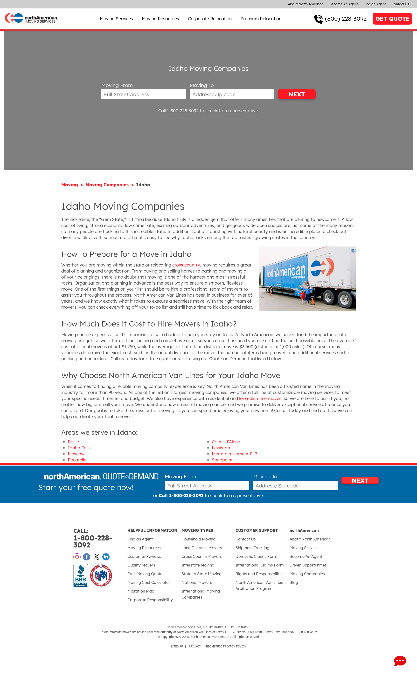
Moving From (117, 85)
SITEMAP (177, 646)
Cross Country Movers (201, 556)
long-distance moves (260, 398)
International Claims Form (260, 565)
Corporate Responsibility (150, 599)
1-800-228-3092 (92, 538)
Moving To (202, 85)
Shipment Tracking (252, 547)
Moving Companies (107, 184)
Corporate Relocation (210, 18)
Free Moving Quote (144, 573)
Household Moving (198, 539)
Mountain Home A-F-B (234, 454)
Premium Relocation (261, 18)
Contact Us (400, 4)
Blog (294, 582)
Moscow (76, 454)
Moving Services (116, 18)
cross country (186, 265)
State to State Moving (201, 573)
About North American (306, 4)
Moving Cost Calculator (148, 582)
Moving (70, 184)
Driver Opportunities (308, 565)
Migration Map (140, 591)
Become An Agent (343, 4)
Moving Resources (160, 18)
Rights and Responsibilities (260, 573)
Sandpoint (222, 460)
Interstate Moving (197, 565)
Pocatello (77, 460)
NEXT (297, 94)
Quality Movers (141, 565)
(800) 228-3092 (346, 18)
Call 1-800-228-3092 (178, 110)
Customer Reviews (144, 556)
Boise (73, 442)
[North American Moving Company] (31, 26)
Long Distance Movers (201, 547)
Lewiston (221, 448)
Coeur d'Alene (226, 442)
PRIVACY (195, 646)
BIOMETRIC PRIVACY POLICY (226, 646)
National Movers (196, 582)
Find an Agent (375, 4)
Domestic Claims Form (256, 556)
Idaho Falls (79, 448)
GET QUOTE (392, 18)
